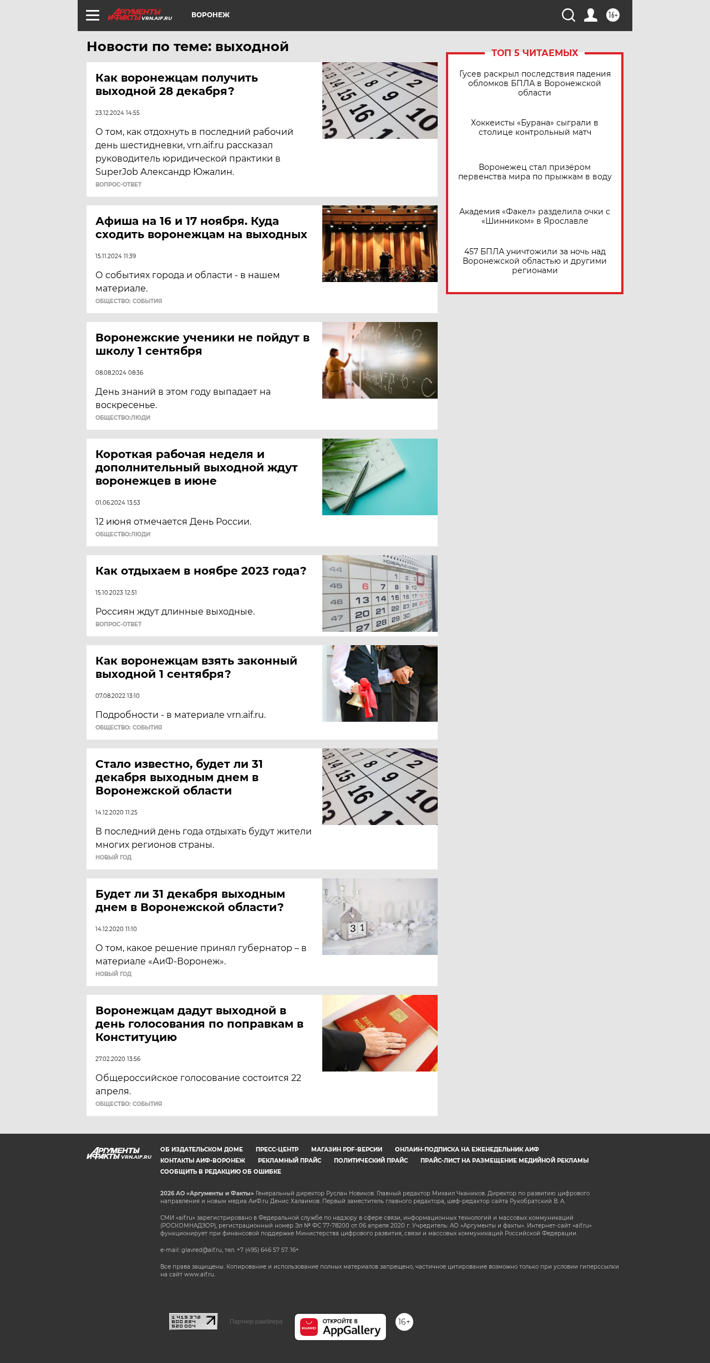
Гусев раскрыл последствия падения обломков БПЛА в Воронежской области (535, 83)
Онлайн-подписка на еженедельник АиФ (467, 1149)
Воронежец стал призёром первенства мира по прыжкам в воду (535, 172)
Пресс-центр (277, 1149)
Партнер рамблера (256, 1321)
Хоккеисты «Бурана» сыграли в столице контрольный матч (535, 127)
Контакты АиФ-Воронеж (202, 1160)
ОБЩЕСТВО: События (128, 301)
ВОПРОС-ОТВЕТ (118, 185)
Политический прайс (371, 1160)
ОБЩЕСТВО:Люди (122, 418)
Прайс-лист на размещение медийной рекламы (504, 1160)
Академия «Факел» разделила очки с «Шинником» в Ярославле (534, 216)
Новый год (113, 858)
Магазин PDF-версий (346, 1149)
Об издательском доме (201, 1149)
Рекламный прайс (289, 1160)
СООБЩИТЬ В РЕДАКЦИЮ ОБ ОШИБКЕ (220, 1171)
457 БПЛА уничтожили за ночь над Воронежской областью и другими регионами (535, 261)
